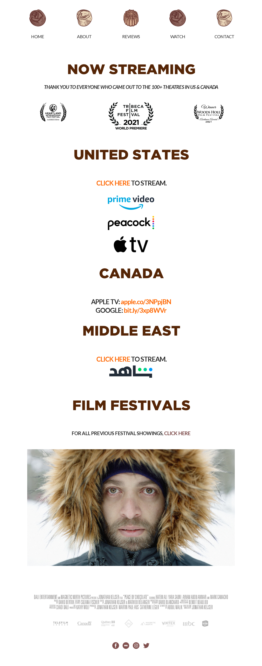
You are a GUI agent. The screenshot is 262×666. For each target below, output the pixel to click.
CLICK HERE (113, 183)
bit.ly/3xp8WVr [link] (145, 310)
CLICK (177, 433)
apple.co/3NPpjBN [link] (146, 302)
